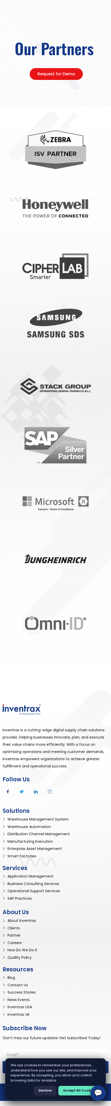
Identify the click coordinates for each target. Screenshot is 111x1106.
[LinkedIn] (35, 792)
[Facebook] (8, 792)
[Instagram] (49, 792)
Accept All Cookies (79, 1090)
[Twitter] (22, 792)
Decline (45, 1090)
